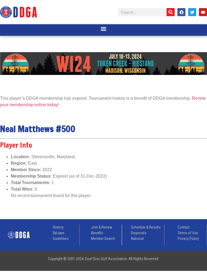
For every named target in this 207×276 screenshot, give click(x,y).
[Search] (171, 12)
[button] (103, 28)
